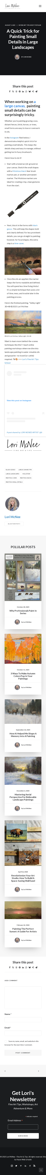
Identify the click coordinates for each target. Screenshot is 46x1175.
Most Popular (35, 25)
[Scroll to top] (41, 1169)
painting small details (14, 482)
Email (8, 1027)
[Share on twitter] (13, 91)
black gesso (10, 469)
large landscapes (12, 474)
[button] (40, 6)
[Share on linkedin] (23, 91)
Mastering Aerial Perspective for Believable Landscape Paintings (23, 797)
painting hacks (25, 478)
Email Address (15, 1121)
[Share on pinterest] (19, 91)
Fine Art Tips (25, 25)
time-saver (19, 243)
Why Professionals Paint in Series (23, 612)
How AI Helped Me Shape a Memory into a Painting (23, 734)
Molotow (26, 474)
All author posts (14, 523)
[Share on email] (36, 91)
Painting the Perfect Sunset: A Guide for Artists (23, 930)
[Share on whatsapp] (26, 91)
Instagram (14, 137)
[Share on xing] (32, 91)
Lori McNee (27, 57)
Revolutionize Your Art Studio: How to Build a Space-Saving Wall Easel (23, 878)
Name (8, 1014)
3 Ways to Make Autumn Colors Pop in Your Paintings (23, 676)
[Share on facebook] (9, 91)
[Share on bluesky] (29, 91)
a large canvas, (20, 103)
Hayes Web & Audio (24, 1160)
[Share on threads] (16, 91)
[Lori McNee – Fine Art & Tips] (12, 6)
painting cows (11, 478)
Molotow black (19, 171)
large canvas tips (25, 469)
